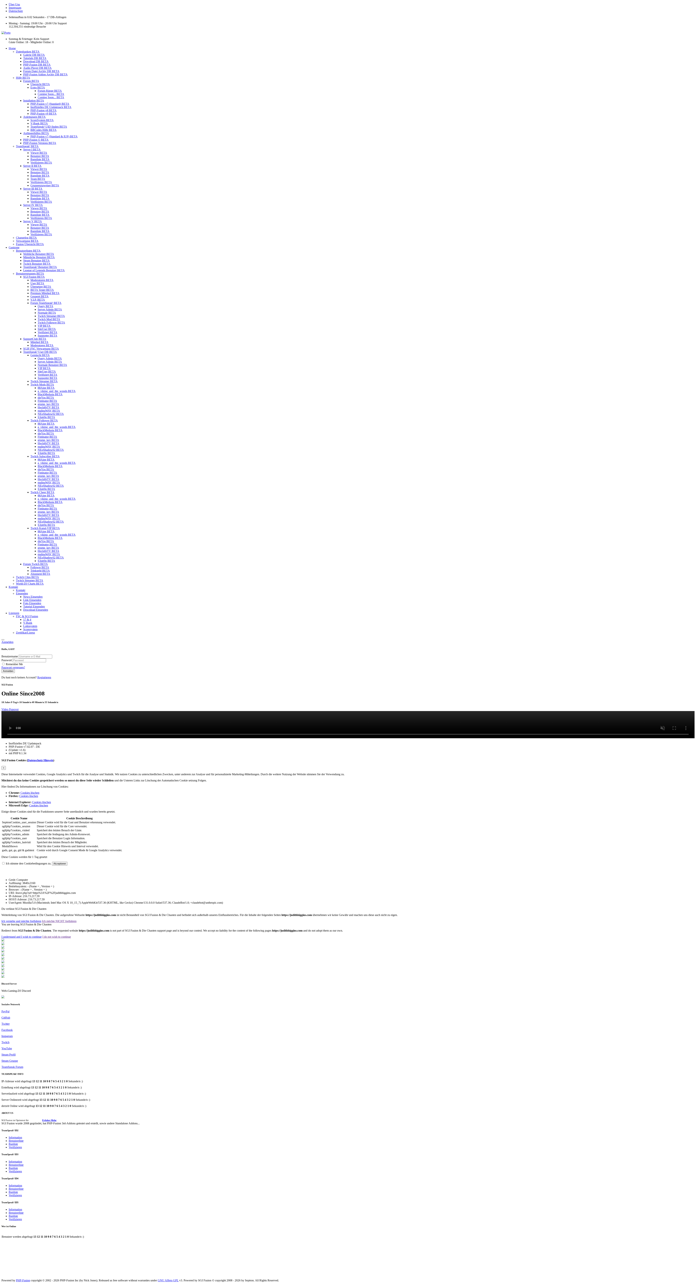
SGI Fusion (34, 276)
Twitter (5, 1023)
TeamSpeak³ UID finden (48, 126)
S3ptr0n (46, 417)
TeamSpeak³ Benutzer (40, 267)
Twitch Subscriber (45, 456)
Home (12, 48)
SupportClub (34, 338)
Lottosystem (30, 626)
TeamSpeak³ (27, 146)
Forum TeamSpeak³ (45, 302)
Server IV (33, 205)
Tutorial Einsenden (34, 606)
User (37, 283)
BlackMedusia (50, 394)
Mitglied (39, 342)
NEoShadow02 (51, 413)
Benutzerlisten (28, 250)
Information (15, 1137)
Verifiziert (47, 332)
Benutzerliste (16, 1140)
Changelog (26, 237)
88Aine (46, 387)
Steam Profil (8, 1054)
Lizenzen (14, 613)
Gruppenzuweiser (44, 185)
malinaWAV (49, 410)
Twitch (5, 1042)
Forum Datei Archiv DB (41, 71)
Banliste (13, 1144)
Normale (47, 312)
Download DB (36, 61)
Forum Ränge (50, 90)
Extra (37, 87)
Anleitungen (34, 116)
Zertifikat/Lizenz (25, 632)
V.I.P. (37, 299)
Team (37, 178)
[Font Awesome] (2, 944)
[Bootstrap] (2, 940)
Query (45, 306)
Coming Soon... (51, 94)
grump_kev (48, 404)
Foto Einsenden (32, 603)
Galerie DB (34, 54)
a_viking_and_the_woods (57, 391)
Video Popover (10, 709)
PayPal (5, 1011)
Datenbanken (28, 51)
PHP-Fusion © (36, 139)
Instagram (7, 1036)
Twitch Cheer (42, 492)
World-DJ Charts (30, 583)
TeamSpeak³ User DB (40, 351)
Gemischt (40, 355)
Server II (32, 165)
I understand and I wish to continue (21, 936)
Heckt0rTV (48, 407)
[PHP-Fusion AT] (2, 965)
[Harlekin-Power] (2, 976)
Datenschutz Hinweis (40, 760)
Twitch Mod (49, 319)
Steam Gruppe (9, 1060)
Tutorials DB (34, 58)
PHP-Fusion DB (37, 64)
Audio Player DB (37, 67)
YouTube (6, 1048)
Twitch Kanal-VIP (45, 528)
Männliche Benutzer (39, 257)
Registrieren (44, 677)
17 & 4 (27, 619)
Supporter (47, 335)
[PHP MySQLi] (2, 947)
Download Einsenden (35, 609)
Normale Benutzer (52, 364)
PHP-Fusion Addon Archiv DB (45, 74)
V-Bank (39, 123)
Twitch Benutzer (37, 263)
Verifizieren (41, 162)
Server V (32, 221)
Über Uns (14, 4)
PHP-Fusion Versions (39, 143)
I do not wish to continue (56, 936)
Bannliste (39, 159)
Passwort (7, 660)
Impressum (15, 7)
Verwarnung (27, 240)
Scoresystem (30, 629)
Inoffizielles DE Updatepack (50, 107)
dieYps (46, 397)
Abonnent (40, 573)
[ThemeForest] (2, 962)
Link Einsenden (32, 600)
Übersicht (40, 84)
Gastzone (14, 247)
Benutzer (39, 156)
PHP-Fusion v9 (43, 113)
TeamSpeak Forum (12, 1066)
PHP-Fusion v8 (43, 110)
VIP (44, 325)
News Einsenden (33, 596)
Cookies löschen (29, 792)
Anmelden (7, 642)
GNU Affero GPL (168, 1280)
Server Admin (50, 309)
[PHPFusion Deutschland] (2, 969)
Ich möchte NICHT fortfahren (59, 921)
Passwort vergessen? (13, 667)
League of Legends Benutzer (44, 270)
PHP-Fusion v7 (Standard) (49, 103)
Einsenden (22, 593)
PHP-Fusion (23, 1280)
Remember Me (14, 664)
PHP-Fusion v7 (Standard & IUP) (54, 136)
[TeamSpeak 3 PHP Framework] (2, 958)
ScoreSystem (42, 120)
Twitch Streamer (51, 316)
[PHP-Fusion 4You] (2, 973)
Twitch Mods (42, 384)
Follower (39, 567)
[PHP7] (2, 954)
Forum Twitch (35, 564)
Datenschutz (16, 11)
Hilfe (23, 77)
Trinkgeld (40, 570)
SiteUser (47, 329)
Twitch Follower (51, 322)
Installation (33, 100)
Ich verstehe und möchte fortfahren (21, 921)
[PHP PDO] (2, 951)
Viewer (38, 152)
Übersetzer (40, 286)
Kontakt (13, 586)
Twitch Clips (27, 577)
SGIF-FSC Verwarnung (41, 348)
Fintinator (47, 400)
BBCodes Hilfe (43, 129)
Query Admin (50, 358)
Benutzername (10, 656)
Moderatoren (41, 280)
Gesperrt (39, 296)
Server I (32, 149)
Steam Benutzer (36, 260)
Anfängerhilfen (36, 133)
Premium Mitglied (44, 293)
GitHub (5, 1017)
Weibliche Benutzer (38, 254)
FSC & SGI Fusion (27, 616)
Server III (32, 188)
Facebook (7, 1029)
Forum (31, 81)
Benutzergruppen (30, 273)
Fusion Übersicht (30, 244)
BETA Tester (42, 289)
